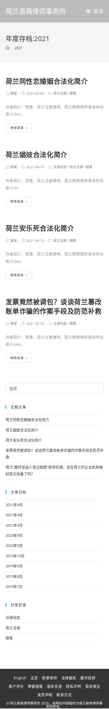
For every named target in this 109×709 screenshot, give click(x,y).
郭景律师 (49, 677)
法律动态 (60, 167)
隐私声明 (73, 686)
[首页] (7, 47)
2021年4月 (14, 514)
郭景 (13, 93)
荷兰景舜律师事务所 (36, 11)
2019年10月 (15, 555)
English (20, 677)
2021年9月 (14, 504)
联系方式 (64, 694)
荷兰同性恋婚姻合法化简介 (47, 81)
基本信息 (54, 686)
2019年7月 (14, 586)
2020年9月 (14, 535)
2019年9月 (14, 565)
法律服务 (68, 677)
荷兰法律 (60, 93)
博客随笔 (35, 686)
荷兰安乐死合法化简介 (40, 228)
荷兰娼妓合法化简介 (36, 154)
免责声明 (45, 694)
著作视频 (87, 677)
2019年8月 (14, 576)
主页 (34, 677)
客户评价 (16, 686)
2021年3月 (14, 525)
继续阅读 (17, 128)
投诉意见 (92, 686)
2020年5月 (14, 545)
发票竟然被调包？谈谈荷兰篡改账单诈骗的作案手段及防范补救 (54, 306)
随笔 (73, 93)
